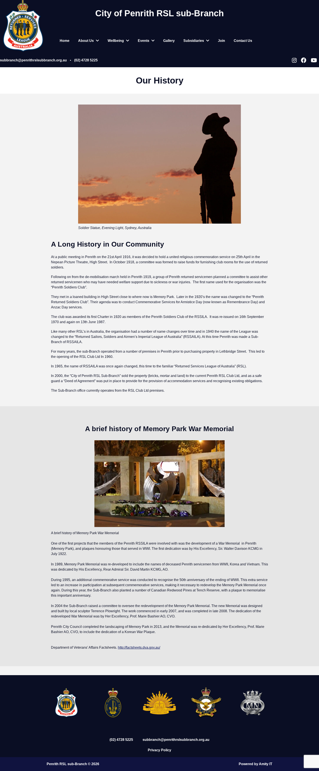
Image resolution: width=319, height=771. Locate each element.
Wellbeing (116, 41)
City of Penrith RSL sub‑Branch (159, 13)
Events (143, 41)
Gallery (169, 41)
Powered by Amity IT (255, 764)
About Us (86, 41)
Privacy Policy (159, 750)
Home (64, 41)
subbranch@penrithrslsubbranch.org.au (33, 60)
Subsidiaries (193, 41)
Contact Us (243, 41)
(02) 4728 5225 (86, 60)
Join (221, 41)
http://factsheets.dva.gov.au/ (139, 647)
